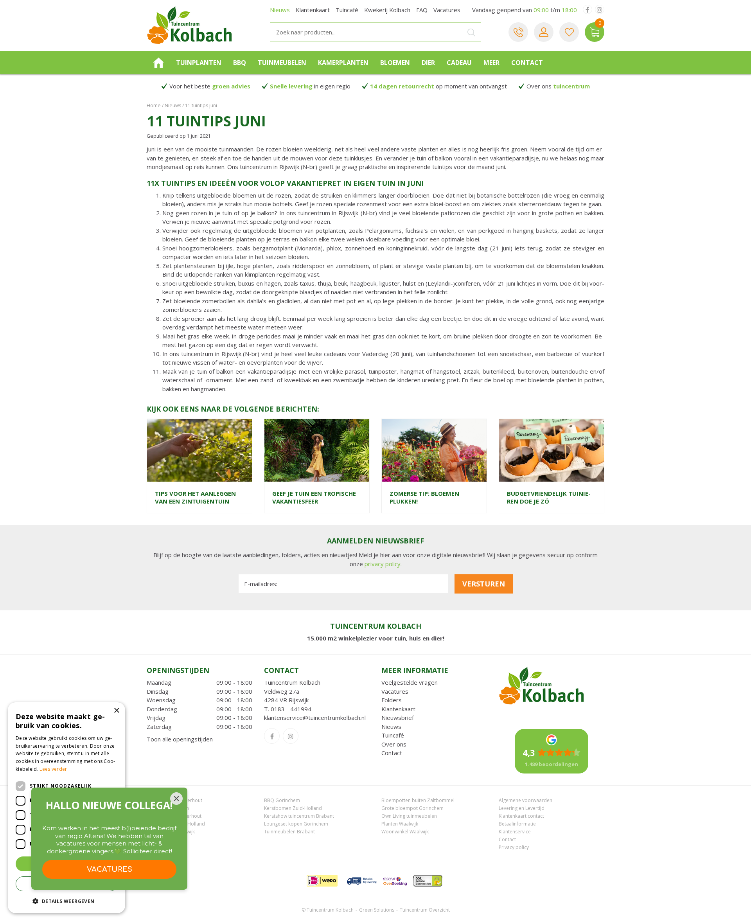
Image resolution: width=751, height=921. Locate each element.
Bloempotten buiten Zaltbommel (418, 800)
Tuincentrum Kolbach (292, 682)
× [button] (116, 711)
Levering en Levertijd (521, 808)
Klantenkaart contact (521, 816)
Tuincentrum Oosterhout (174, 816)
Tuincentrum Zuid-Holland (176, 824)
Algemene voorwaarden (525, 800)
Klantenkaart (398, 709)
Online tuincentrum (168, 808)
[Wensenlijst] (569, 32)
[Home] (158, 62)
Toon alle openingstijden (180, 739)
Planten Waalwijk (399, 824)
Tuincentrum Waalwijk (171, 832)
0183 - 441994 (291, 709)
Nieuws (391, 726)
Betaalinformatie (517, 824)
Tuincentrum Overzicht (425, 910)
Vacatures (394, 691)
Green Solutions (376, 910)
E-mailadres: (260, 584)
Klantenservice (515, 832)
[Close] (176, 798)
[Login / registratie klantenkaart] (543, 32)
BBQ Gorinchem (282, 800)
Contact (391, 753)
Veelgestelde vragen (409, 682)
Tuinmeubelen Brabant (289, 832)
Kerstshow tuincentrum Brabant (299, 816)
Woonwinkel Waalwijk (405, 832)
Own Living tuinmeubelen (409, 816)
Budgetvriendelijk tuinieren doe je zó (549, 497)
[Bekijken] (594, 32)
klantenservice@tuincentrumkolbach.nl (315, 717)
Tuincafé (392, 735)
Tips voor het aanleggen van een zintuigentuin (195, 497)
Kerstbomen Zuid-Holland (293, 808)
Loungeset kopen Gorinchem (296, 824)
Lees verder (53, 769)
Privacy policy (514, 847)
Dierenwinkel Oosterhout (174, 800)
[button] (66, 900)
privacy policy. (383, 564)
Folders (391, 700)
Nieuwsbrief (397, 717)
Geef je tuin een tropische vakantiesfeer (314, 497)
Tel (518, 32)
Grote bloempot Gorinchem (412, 808)
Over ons (393, 744)
